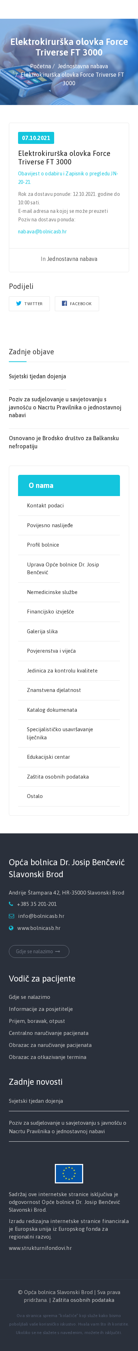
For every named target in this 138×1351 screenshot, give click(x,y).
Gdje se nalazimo (34, 951)
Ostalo (35, 796)
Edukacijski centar (48, 757)
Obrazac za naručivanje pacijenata (50, 1045)
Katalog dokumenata (52, 710)
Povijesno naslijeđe (50, 525)
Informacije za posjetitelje (41, 1009)
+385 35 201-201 (37, 904)
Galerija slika (42, 631)
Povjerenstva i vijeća (51, 651)
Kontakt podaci (45, 505)
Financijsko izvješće (50, 611)
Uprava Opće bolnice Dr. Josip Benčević (63, 568)
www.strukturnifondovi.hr (40, 1248)
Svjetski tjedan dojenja (37, 376)
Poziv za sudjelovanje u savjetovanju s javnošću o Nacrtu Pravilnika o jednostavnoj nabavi (65, 407)
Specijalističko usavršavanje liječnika (60, 733)
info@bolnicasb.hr (41, 916)
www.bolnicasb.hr (39, 928)
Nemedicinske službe (52, 592)
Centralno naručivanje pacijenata (48, 1033)
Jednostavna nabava (72, 259)
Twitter (33, 303)
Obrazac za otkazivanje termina (47, 1057)
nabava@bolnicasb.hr (42, 231)
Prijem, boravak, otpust (37, 1021)
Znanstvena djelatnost (54, 690)
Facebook (80, 303)
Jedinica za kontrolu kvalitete (62, 671)
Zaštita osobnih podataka (58, 777)
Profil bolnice (43, 545)
